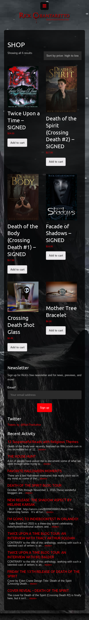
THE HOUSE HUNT (21, 456)
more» (42, 449)
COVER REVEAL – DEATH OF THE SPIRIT (38, 590)
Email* (11, 387)
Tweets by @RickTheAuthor (24, 424)
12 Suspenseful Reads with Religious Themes (42, 442)
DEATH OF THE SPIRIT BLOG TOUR (34, 485)
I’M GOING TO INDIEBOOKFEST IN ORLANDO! (42, 519)
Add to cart (17, 142)
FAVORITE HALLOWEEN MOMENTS (34, 471)
